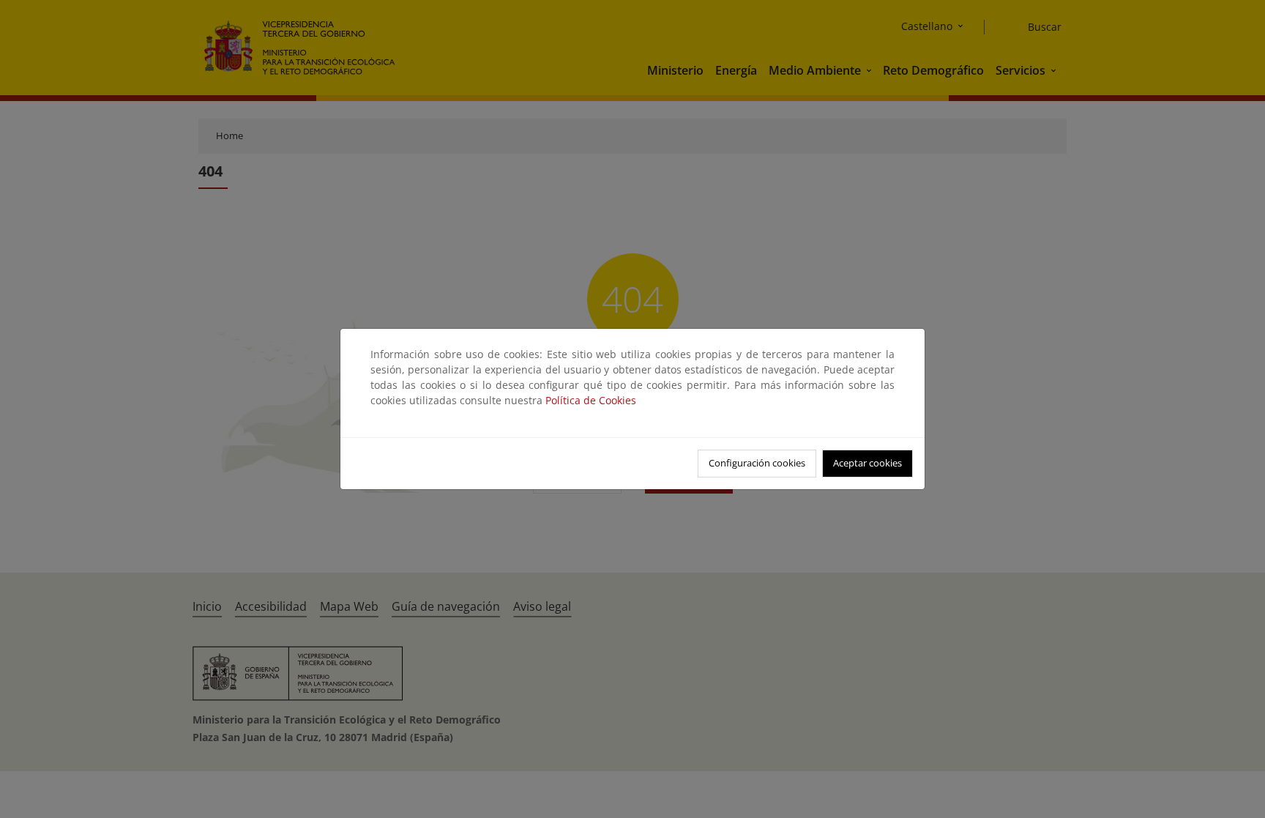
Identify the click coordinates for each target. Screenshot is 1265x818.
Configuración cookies (757, 462)
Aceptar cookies (867, 462)
